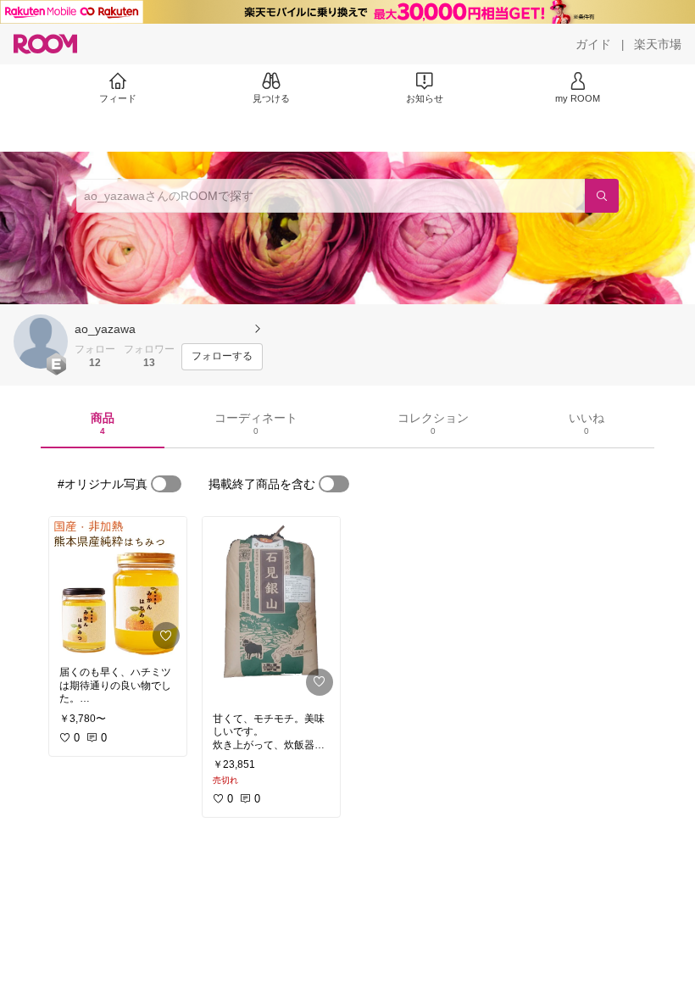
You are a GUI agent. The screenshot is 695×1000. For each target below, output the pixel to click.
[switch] (166, 483)
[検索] (602, 196)
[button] (41, 341)
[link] (117, 586)
